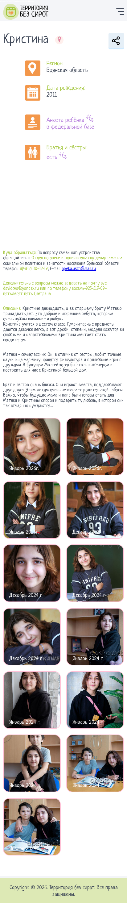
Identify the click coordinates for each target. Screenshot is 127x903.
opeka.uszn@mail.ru (79, 268)
